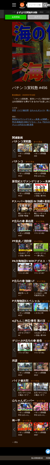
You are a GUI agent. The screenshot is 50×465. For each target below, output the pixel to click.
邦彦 (14, 110)
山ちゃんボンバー (37, 110)
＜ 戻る (15, 442)
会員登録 (16, 17)
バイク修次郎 (23, 110)
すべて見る (38, 142)
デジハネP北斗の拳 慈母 (22, 125)
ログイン (38, 17)
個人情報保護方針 (37, 458)
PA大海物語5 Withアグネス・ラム (27, 122)
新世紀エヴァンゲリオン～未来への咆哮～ (30, 119)
